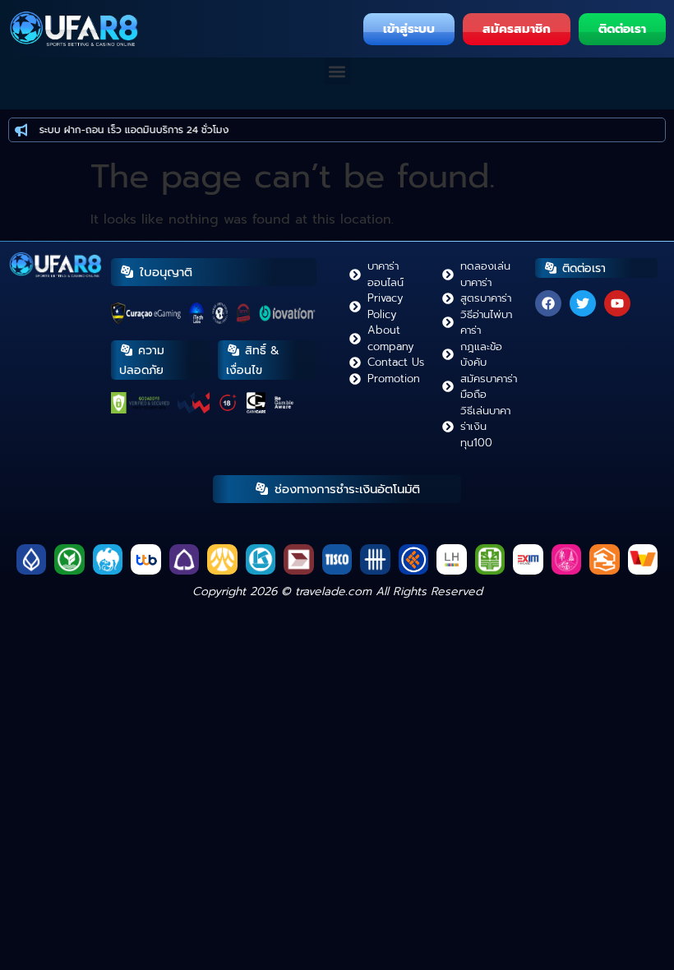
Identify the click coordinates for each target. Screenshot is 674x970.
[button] (337, 71)
